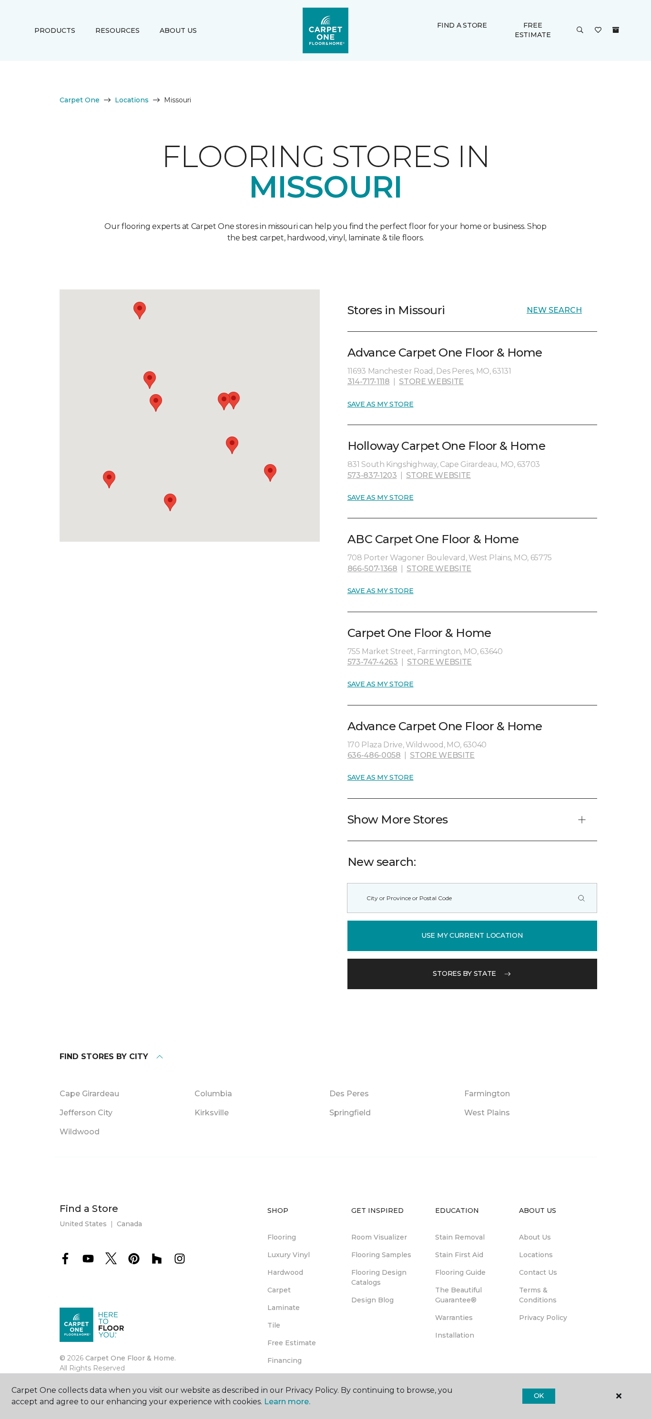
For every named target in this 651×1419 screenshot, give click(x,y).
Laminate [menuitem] (283, 1307)
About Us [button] (178, 30)
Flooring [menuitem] (281, 1237)
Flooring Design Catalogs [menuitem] (379, 1277)
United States (83, 1224)
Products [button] (54, 30)
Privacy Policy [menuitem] (543, 1317)
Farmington (487, 1093)
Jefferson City (86, 1112)
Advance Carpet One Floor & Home (444, 352)
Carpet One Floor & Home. (130, 1358)
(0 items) (615, 30)
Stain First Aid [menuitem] (459, 1254)
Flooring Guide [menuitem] (460, 1272)
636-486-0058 (374, 755)
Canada (129, 1224)
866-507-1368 (372, 568)
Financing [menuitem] (284, 1360)
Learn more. (287, 1401)
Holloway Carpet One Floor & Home (446, 446)
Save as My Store (380, 404)
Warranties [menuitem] (454, 1317)
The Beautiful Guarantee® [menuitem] (458, 1295)
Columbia (213, 1093)
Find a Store (462, 25)
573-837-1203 (372, 475)
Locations (132, 100)
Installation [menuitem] (454, 1335)
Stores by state (464, 973)
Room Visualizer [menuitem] (379, 1237)
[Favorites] (598, 30)
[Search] (581, 898)
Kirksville (211, 1112)
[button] (580, 30)
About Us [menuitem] (535, 1237)
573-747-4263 (372, 661)
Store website (431, 381)
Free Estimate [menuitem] (291, 1343)
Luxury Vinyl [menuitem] (288, 1254)
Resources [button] (117, 30)
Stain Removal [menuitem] (460, 1237)
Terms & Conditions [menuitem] (538, 1295)
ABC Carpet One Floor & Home (433, 539)
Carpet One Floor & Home (419, 633)
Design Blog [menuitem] (372, 1300)
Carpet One (80, 100)
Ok (539, 1395)
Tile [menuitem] (273, 1325)
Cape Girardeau (89, 1093)
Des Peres (349, 1093)
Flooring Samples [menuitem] (381, 1254)
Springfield (350, 1112)
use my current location (472, 935)
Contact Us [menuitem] (538, 1272)
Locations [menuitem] (536, 1254)
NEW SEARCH (554, 310)
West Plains (487, 1112)
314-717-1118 (368, 381)
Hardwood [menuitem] (285, 1272)
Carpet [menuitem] (279, 1290)
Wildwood (80, 1131)
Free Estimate (533, 30)
